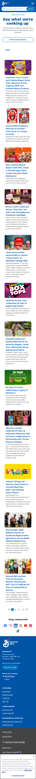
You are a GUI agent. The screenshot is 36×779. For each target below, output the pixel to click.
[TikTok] (18, 631)
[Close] (34, 757)
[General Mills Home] (5, 3)
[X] (21, 625)
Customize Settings (18, 775)
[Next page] (26, 609)
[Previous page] (9, 609)
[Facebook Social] (5, 625)
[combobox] (15, 9)
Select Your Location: (10, 673)
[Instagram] (10, 625)
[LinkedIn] (15, 625)
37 (23, 610)
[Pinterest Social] (30, 625)
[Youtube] (25, 625)
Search (30, 9)
